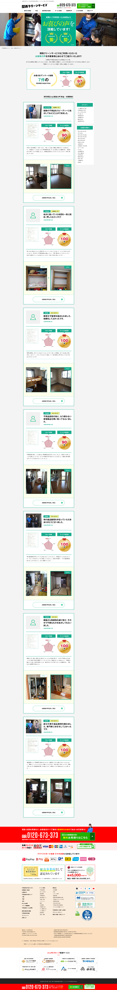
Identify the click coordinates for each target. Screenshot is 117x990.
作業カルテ (24, 917)
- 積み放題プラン (43, 897)
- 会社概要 (55, 890)
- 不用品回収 (42, 890)
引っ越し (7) (80, 114)
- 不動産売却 (42, 895)
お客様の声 (69, 10)
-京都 (23, 899)
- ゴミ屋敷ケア (42, 910)
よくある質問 (79, 10)
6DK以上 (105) (81, 142)
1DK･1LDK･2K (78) (82, 131)
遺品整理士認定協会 (28, 878)
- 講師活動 (55, 895)
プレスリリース (25, 915)
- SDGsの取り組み (56, 903)
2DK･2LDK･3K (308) (82, 135)
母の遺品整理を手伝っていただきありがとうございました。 (57, 521)
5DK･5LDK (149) (81, 140)
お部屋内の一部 (56, 107)
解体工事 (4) (80, 119)
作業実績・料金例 (26, 890)
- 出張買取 (41, 905)
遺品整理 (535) (81, 121)
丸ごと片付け (47, 107)
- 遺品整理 (41, 893)
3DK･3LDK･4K (54, 313)
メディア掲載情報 (26, 905)
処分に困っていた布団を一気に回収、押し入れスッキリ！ (57, 215)
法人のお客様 (25, 903)
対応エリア (90, 10)
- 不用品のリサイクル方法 (58, 899)
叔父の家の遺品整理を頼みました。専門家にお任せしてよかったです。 (57, 727)
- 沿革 (54, 891)
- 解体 (40, 903)
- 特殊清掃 (41, 912)
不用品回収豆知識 (26, 913)
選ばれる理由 (27, 10)
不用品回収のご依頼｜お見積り (59, 910)
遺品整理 (46, 313)
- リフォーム (42, 901)
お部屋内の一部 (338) (82, 145)
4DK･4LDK (54, 617)
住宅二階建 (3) (81, 153)
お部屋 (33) (80, 144)
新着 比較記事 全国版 (26, 911)
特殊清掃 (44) (81, 115)
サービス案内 (58, 10)
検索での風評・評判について (59, 914)
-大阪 (23, 896)
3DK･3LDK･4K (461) (82, 136)
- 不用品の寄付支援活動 (58, 905)
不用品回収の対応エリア (27, 894)
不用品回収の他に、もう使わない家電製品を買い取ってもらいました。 (57, 419)
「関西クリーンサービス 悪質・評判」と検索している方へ (58, 64)
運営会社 (54, 887)
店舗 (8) (79, 162)
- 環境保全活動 (56, 901)
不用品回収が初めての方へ (27, 887)
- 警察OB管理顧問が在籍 (58, 897)
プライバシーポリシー (57, 912)
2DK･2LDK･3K (54, 720)
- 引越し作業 (42, 899)
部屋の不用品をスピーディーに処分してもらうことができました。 (57, 112)
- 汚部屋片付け (42, 907)
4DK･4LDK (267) (81, 138)
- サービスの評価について (58, 907)
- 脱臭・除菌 (42, 914)
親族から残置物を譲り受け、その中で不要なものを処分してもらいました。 (57, 623)
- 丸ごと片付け (42, 891)
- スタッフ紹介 (56, 893)
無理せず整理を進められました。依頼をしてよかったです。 (57, 317)
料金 (36, 10)
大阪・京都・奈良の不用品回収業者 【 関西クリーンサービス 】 (58, 981)
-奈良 (23, 901)
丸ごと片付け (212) (82, 112)
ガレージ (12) (81, 147)
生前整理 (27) (81, 117)
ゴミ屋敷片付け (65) (82, 108)
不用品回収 (47, 211)
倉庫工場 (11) (80, 156)
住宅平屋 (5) (80, 155)
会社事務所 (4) (81, 151)
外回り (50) (80, 158)
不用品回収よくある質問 (27, 907)
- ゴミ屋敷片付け (43, 908)
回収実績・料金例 (46, 10)
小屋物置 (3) (80, 160)
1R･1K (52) (80, 133)
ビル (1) (79, 149)
